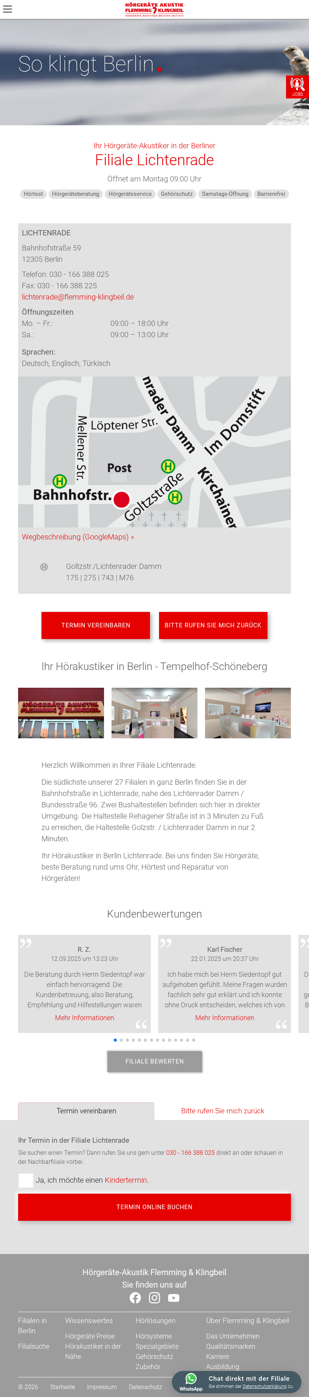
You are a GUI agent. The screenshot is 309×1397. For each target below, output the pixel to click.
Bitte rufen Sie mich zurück (213, 625)
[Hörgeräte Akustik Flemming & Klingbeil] (154, 8)
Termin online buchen (154, 1207)
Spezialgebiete (157, 1346)
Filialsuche (33, 1346)
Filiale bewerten (154, 1061)
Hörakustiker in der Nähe (93, 1351)
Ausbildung (222, 1367)
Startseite (62, 1387)
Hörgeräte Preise (90, 1336)
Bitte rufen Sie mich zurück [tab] (222, 1111)
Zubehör (148, 1367)
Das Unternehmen (233, 1336)
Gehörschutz (154, 1356)
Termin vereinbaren (95, 625)
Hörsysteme (154, 1336)
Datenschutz (145, 1387)
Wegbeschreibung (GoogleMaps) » (78, 536)
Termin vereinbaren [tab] (86, 1111)
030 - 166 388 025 (190, 1152)
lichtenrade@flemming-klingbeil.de (78, 296)
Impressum (102, 1387)
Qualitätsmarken (230, 1346)
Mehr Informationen (84, 1018)
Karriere (217, 1356)
